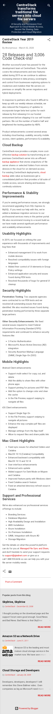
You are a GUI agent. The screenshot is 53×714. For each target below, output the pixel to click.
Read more (44, 627)
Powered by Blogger (28, 708)
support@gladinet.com (16, 555)
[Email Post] (10, 572)
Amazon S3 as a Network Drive (21, 636)
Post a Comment (13, 582)
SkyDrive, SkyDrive (13, 601)
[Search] (49, 5)
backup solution (20, 154)
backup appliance (10, 162)
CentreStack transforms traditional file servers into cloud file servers (26, 12)
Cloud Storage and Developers (20, 670)
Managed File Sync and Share (34, 548)
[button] (49, 40)
